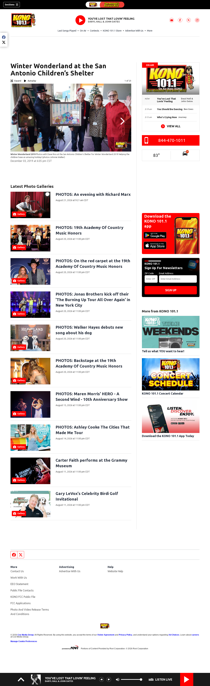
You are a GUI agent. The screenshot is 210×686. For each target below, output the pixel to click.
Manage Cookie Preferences (23, 641)
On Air (83, 30)
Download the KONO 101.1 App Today (168, 436)
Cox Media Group (26, 635)
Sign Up (170, 290)
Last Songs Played (67, 30)
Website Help (115, 571)
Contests (94, 30)
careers (195, 635)
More (149, 30)
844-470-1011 (172, 140)
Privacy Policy (125, 635)
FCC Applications (20, 603)
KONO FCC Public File (22, 596)
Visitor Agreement (105, 635)
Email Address (166, 273)
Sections (9, 4)
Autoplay (32, 81)
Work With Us (18, 577)
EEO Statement (19, 584)
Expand (17, 81)
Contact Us (17, 571)
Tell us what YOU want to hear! (163, 351)
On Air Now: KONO (170, 88)
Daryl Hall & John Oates (104, 21)
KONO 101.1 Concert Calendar (162, 393)
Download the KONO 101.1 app (157, 221)
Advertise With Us (134, 30)
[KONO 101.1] (105, 4)
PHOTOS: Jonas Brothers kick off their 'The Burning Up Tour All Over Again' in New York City (93, 299)
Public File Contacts (22, 590)
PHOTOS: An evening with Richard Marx (93, 194)
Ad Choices (173, 635)
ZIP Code (149, 273)
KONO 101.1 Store (112, 30)
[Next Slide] (122, 121)
